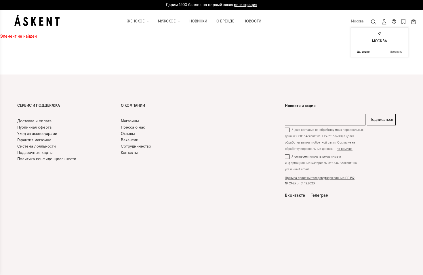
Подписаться (381, 120)
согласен (301, 156)
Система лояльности (36, 146)
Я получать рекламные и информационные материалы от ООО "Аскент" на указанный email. (321, 163)
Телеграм (320, 196)
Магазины (130, 121)
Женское (135, 21)
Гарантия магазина (34, 140)
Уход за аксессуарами (37, 134)
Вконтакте (295, 196)
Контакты (129, 153)
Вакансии (129, 140)
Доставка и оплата (34, 121)
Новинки (198, 21)
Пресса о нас (133, 127)
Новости (252, 21)
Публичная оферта (34, 127)
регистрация (245, 3)
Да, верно (363, 51)
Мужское (167, 21)
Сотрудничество (136, 146)
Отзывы (128, 134)
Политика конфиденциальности (46, 159)
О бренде (225, 21)
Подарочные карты (35, 153)
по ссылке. (344, 148)
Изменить (396, 51)
